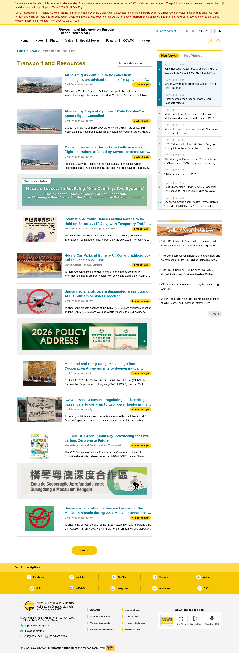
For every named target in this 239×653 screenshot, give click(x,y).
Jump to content (166, 31)
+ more (215, 313)
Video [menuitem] (69, 40)
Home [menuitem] (24, 40)
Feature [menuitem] (111, 40)
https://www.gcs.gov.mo (37, 625)
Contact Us (131, 616)
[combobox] (134, 63)
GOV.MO (95, 609)
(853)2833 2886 (33, 636)
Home (21, 50)
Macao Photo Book (101, 629)
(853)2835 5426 (58, 636)
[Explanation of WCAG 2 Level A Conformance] (107, 647)
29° (206, 31)
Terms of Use (132, 629)
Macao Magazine (100, 616)
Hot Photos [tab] (193, 55)
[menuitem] (39, 40)
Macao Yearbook (100, 623)
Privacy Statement (135, 623)
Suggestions (132, 609)
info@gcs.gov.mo (34, 631)
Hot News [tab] (169, 55)
